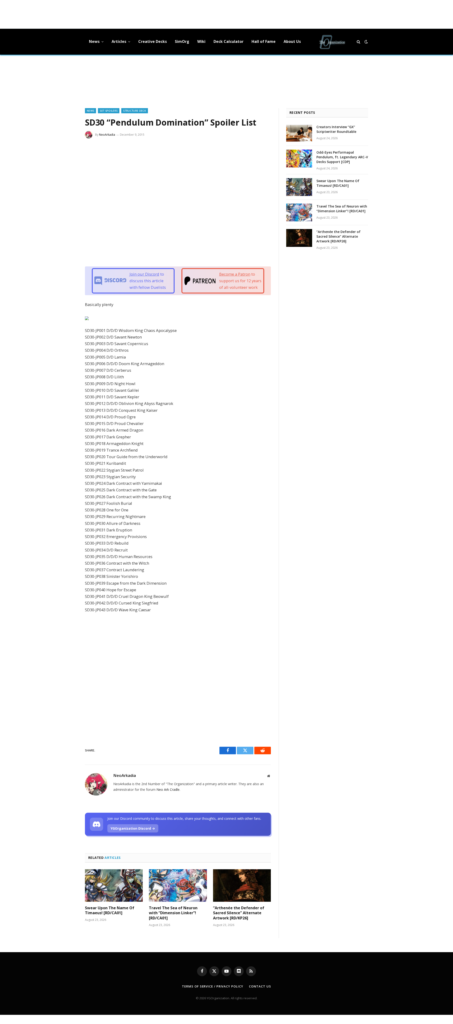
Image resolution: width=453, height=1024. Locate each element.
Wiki (201, 41)
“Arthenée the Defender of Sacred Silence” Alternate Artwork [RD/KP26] (238, 913)
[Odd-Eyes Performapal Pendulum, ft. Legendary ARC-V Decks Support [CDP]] (299, 158)
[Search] (358, 42)
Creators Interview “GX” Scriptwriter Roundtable (336, 129)
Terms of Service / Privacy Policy (212, 986)
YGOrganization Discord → (133, 828)
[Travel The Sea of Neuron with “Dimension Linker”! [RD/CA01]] (178, 885)
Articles (119, 41)
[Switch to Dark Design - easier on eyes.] (365, 42)
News (94, 41)
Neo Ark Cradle (168, 789)
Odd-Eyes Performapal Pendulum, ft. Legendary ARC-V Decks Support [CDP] (342, 157)
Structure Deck (134, 110)
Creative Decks (152, 41)
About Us (292, 41)
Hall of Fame (264, 41)
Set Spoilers (108, 110)
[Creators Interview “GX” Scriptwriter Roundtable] (299, 133)
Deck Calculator (228, 41)
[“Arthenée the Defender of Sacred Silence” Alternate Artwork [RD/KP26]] (242, 885)
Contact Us (260, 986)
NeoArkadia (107, 135)
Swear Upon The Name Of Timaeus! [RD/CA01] (109, 911)
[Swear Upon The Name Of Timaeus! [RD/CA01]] (114, 885)
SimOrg (182, 41)
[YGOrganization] (332, 42)
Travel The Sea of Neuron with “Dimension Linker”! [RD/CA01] (173, 913)
